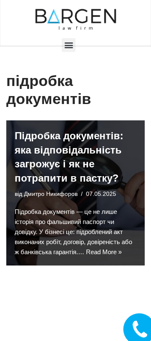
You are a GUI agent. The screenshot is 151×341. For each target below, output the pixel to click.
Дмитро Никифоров (51, 194)
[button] (69, 45)
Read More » (104, 251)
